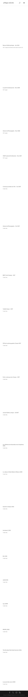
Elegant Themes (11, 695)
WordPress (22, 695)
